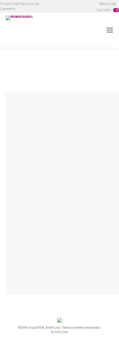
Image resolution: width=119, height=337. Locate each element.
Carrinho (106, 10)
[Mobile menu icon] (109, 30)
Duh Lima (61, 332)
